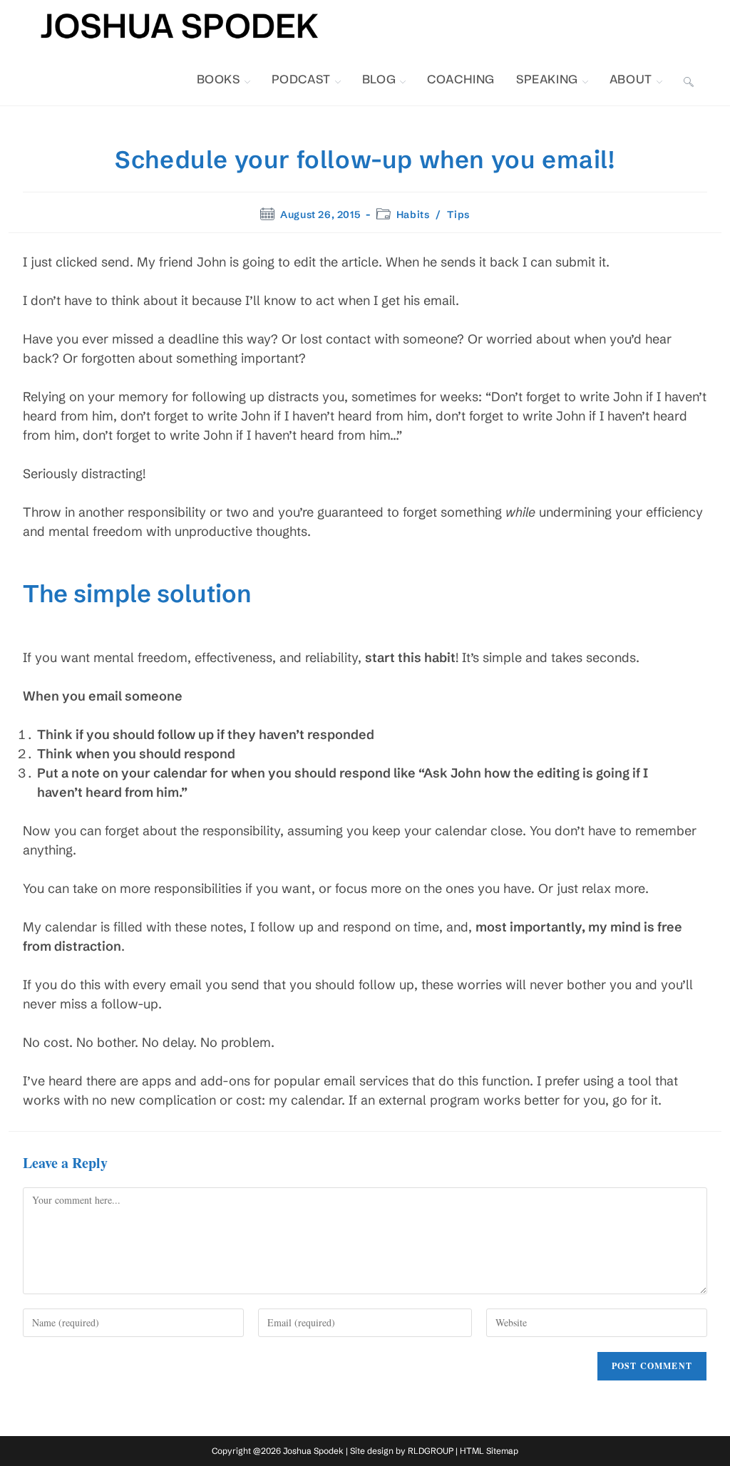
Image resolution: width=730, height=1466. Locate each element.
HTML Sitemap (489, 1450)
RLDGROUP (430, 1450)
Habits (413, 214)
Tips (458, 214)
